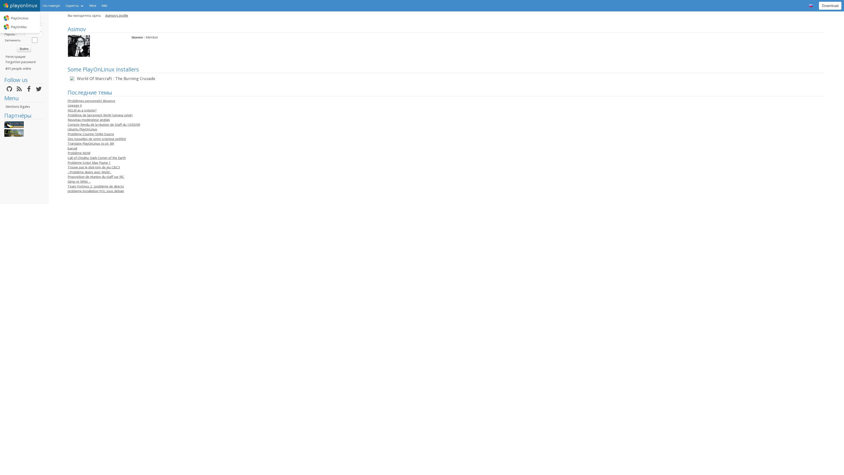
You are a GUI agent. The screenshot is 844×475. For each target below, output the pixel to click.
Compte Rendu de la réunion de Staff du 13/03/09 (104, 124)
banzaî (72, 148)
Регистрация (15, 57)
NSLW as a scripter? (82, 110)
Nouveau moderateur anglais (89, 120)
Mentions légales (17, 106)
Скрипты (72, 6)
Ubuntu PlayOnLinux (82, 129)
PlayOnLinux (19, 18)
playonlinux (23, 6)
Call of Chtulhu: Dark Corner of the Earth (97, 158)
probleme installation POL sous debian (96, 191)
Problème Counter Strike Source (91, 134)
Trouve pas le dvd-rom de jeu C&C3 (94, 167)
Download (830, 5)
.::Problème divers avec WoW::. (89, 172)
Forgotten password (20, 62)
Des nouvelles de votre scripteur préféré (97, 139)
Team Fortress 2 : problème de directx (96, 186)
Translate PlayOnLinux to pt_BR (91, 143)
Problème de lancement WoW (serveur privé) (100, 115)
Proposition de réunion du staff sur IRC (96, 177)
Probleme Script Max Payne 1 (89, 163)
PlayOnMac (19, 27)
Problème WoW (79, 153)
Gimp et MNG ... (79, 181)
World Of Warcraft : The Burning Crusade (116, 78)
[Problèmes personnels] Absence (91, 101)
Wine (92, 6)
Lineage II (75, 105)
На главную (51, 6)
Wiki (104, 6)
